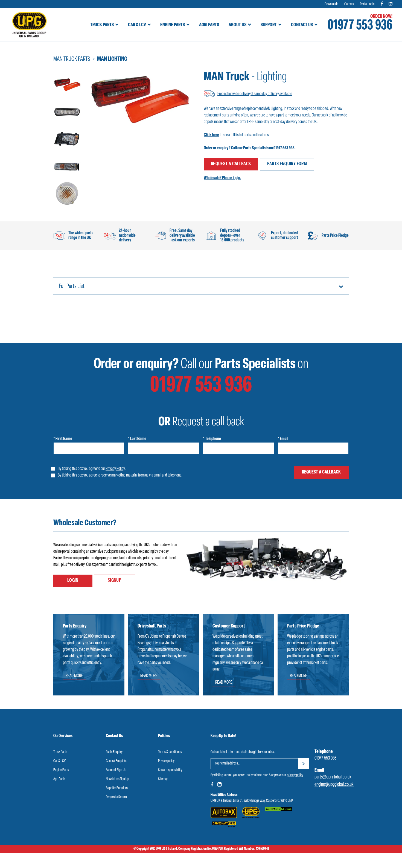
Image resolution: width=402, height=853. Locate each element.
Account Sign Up (116, 770)
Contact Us (302, 25)
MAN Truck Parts (71, 59)
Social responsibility (170, 770)
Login (72, 580)
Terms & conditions (170, 752)
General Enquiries (116, 761)
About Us (237, 25)
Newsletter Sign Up (117, 779)
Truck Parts (102, 25)
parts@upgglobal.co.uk (332, 777)
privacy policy (295, 775)
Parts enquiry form (287, 164)
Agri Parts (209, 25)
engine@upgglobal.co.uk (334, 784)
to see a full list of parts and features (236, 135)
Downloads (331, 4)
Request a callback (231, 164)
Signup (114, 580)
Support (269, 25)
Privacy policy (166, 761)
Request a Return (116, 797)
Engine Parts (172, 25)
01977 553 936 (360, 26)
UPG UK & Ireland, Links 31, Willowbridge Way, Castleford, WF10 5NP (252, 801)
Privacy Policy (115, 469)
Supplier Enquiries (117, 788)
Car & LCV (137, 25)
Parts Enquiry (114, 752)
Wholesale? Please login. (222, 178)
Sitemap (163, 779)
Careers (349, 4)
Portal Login (367, 4)
